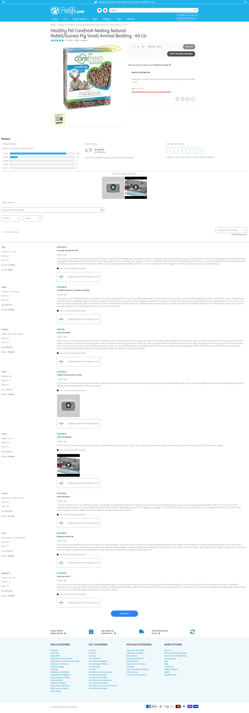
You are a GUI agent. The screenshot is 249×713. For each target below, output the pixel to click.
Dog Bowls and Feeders (60, 664)
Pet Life (60, 707)
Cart (99, 10)
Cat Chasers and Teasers (136, 675)
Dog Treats (55, 653)
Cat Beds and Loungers (98, 675)
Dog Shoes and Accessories (62, 658)
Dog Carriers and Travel (60, 686)
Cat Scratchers (95, 658)
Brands (130, 19)
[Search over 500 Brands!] (195, 10)
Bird (95, 19)
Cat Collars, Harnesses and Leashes (103, 686)
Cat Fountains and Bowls (99, 683)
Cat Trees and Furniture (98, 688)
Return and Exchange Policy (175, 656)
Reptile (106, 19)
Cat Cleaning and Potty (98, 664)
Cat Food (92, 650)
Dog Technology (57, 667)
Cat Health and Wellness (98, 661)
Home (53, 25)
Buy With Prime (170, 675)
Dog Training (56, 691)
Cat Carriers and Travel (98, 677)
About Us (168, 650)
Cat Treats (93, 653)
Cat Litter (92, 669)
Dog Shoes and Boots (135, 653)
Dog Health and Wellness (61, 675)
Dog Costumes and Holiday (137, 669)
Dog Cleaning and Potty (60, 677)
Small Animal (80, 19)
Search (167, 672)
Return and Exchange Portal (175, 653)
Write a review (81, 40)
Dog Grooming (56, 680)
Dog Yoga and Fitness (135, 658)
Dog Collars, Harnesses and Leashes (65, 661)
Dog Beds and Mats (58, 683)
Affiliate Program (171, 669)
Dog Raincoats (132, 661)
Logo (68, 10)
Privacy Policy (170, 658)
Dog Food (54, 650)
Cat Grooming (94, 667)
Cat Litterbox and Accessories (100, 672)
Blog (166, 664)
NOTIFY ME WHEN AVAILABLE (181, 54)
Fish (119, 19)
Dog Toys (54, 669)
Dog (55, 19)
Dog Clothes (55, 656)
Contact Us (168, 667)
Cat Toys (92, 656)
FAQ (166, 661)
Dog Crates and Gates (59, 688)
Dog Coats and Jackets (135, 650)
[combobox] (153, 10)
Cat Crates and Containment (100, 680)
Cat (65, 19)
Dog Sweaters (132, 656)
